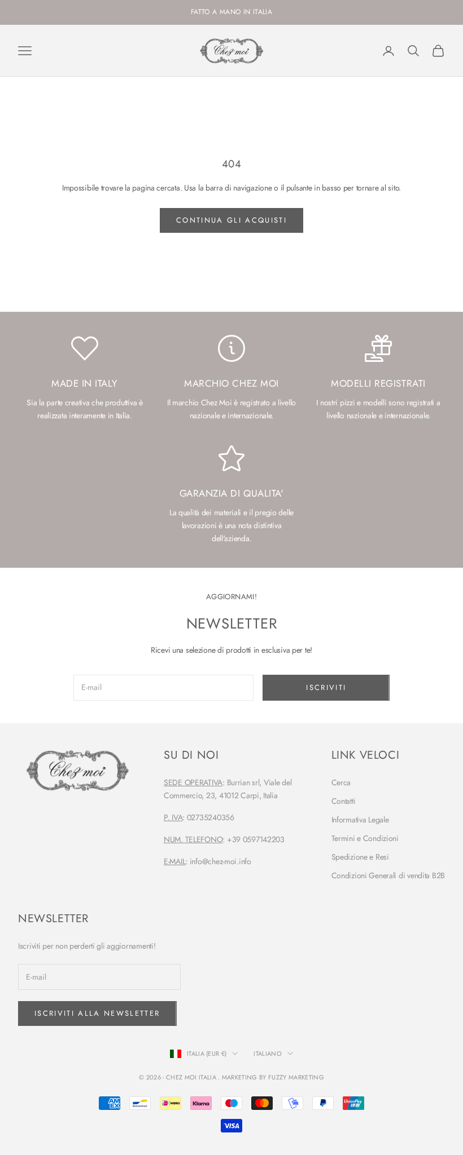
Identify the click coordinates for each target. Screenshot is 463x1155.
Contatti (343, 801)
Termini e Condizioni (365, 838)
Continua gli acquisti (231, 220)
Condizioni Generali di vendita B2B (388, 875)
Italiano (268, 1053)
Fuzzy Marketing (296, 1077)
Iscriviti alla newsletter (97, 1013)
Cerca (341, 782)
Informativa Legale (360, 819)
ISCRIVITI (326, 687)
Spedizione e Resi (360, 856)
